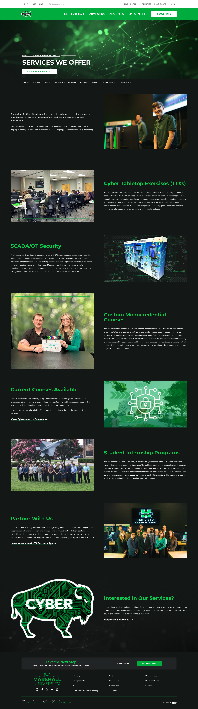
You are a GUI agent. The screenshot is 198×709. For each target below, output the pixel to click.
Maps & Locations (152, 676)
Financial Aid (114, 681)
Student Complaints (65, 703)
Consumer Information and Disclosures (44, 703)
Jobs (74, 686)
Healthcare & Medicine (153, 681)
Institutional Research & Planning (85, 691)
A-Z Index (113, 691)
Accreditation (25, 703)
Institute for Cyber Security (41, 55)
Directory (76, 676)
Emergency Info (79, 681)
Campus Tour (114, 686)
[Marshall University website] (26, 14)
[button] (131, 4)
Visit (111, 676)
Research (148, 686)
